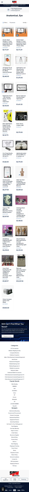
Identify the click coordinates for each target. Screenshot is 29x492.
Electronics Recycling (14, 411)
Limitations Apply (14, 6)
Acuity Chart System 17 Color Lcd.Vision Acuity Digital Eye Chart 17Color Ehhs (21, 42)
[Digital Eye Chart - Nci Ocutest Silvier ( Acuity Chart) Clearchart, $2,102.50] (8, 88)
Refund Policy (14, 437)
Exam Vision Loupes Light (20, 124)
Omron (14, 397)
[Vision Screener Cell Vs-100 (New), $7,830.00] (8, 291)
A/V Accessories (14, 348)
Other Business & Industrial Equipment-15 (14, 374)
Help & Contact (14, 430)
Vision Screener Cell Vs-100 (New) (7, 301)
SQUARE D (14, 390)
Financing (23, 479)
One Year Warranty (14, 428)
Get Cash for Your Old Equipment (14, 424)
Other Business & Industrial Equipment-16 (14, 377)
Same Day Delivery (14, 422)
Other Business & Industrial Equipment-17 (14, 379)
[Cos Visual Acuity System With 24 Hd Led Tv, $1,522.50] (8, 145)
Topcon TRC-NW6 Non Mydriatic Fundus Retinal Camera (7, 210)
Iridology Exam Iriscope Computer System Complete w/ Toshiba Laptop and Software (20, 212)
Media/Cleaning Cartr (14, 363)
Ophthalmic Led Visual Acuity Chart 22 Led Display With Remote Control (21, 70)
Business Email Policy (14, 417)
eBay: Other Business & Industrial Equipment (14, 357)
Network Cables (14, 370)
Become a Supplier (14, 435)
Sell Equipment (5, 479)
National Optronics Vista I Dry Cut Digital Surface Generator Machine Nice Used (21, 273)
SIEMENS (14, 386)
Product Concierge (14, 415)
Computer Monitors (14, 353)
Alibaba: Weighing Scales (14, 350)
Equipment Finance (14, 419)
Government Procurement (14, 413)
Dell (14, 388)
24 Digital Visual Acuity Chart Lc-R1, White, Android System (7, 70)
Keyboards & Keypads (14, 361)
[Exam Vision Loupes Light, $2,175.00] (21, 116)
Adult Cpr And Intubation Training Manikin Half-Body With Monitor (21, 182)
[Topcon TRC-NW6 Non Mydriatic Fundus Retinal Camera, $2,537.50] (8, 200)
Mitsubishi (14, 399)
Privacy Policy (14, 439)
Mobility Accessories (14, 368)
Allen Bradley (14, 384)
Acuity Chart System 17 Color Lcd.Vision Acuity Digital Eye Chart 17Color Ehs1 (7, 42)
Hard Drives (14, 359)
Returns (14, 441)
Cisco (14, 393)
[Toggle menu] (2, 2)
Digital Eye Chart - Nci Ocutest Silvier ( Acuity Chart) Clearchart (7, 98)
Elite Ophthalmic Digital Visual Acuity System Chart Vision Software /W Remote (7, 127)
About (14, 450)
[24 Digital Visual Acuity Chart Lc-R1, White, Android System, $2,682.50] (8, 60)
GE (14, 401)
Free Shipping (14, 426)
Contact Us (14, 459)
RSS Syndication (14, 461)
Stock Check (14, 448)
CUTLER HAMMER (14, 403)
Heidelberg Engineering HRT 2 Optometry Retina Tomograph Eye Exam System (7, 242)
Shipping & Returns (14, 463)
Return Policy (15, 454)
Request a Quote (8, 336)
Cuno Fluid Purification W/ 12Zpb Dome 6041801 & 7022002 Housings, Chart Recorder (7, 273)
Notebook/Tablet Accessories (14, 372)
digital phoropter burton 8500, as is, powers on (21, 155)
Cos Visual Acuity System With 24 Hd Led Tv (7, 155)
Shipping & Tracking (14, 446)
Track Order (14, 479)
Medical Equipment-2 (14, 366)
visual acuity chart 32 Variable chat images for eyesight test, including (7, 182)
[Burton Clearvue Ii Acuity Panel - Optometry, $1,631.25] (21, 88)
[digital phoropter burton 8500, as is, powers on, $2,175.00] (21, 145)
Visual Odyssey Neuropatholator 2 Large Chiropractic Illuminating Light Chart (21, 242)
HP (14, 395)
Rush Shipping (14, 443)
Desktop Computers (14, 355)
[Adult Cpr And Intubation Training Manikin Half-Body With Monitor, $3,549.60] (21, 172)
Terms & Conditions (14, 457)
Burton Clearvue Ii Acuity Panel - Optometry (21, 97)
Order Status (14, 432)
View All (14, 406)
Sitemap (15, 465)
